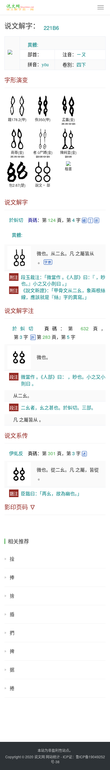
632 (85, 328)
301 (52, 453)
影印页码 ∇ (19, 507)
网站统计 (53, 756)
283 (46, 337)
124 (52, 220)
